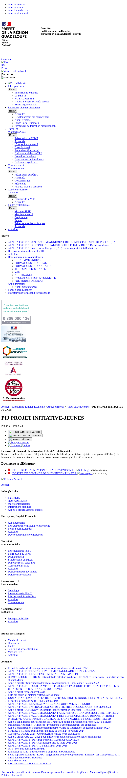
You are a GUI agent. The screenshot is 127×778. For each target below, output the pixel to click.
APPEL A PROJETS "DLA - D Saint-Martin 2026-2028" (38, 745)
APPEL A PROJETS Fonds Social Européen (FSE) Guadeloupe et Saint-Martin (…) (52, 248)
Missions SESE (23, 211)
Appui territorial (23, 120)
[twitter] (25, 445)
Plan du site (17, 775)
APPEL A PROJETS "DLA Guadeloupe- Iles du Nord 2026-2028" (43, 742)
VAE (17, 271)
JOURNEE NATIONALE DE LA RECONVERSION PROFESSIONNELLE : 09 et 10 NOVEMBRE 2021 (66, 697)
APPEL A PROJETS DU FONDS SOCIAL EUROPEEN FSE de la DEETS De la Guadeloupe (58, 245)
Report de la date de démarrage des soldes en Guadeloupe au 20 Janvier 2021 (48, 668)
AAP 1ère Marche (17, 760)
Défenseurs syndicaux (26, 162)
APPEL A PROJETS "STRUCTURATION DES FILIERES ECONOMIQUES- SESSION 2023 (59, 706)
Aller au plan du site (18, 13)
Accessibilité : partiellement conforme (21, 772)
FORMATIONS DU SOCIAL (31, 263)
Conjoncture (21, 217)
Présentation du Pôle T (26, 138)
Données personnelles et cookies (58, 772)
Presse (4, 68)
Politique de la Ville (25, 199)
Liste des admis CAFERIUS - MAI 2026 (29, 763)
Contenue (6, 59)
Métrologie (20, 183)
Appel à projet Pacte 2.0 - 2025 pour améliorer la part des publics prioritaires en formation (54, 736)
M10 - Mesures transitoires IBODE (26, 748)
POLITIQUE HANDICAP (29, 280)
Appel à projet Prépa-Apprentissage (26, 691)
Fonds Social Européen (27, 122)
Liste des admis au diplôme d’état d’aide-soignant (33, 694)
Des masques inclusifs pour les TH (26, 251)
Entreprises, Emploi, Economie (28, 406)
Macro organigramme (26, 104)
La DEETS (20, 95)
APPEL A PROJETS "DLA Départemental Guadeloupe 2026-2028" (44, 739)
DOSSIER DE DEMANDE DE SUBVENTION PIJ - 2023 (44, 473)
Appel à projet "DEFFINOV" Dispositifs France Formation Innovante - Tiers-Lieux (51, 709)
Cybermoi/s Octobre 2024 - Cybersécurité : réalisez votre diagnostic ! (44, 733)
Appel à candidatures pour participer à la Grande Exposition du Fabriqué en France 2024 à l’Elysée (59, 721)
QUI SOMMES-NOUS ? (28, 260)
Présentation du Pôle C (26, 174)
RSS (3, 65)
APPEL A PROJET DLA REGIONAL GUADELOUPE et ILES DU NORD (49, 703)
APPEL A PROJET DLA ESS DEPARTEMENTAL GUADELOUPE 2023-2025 (51, 671)
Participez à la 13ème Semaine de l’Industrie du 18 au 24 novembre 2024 (46, 730)
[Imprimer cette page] (20, 439)
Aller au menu (15, 7)
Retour (12, 89)
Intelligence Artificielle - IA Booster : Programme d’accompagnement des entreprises (52, 724)
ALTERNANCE (24, 274)
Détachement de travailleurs (29, 159)
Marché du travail (24, 214)
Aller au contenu (16, 4)
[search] (16, 74)
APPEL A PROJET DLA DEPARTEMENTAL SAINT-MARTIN (43, 674)
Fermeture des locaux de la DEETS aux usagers (33, 700)
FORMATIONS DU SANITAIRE (33, 266)
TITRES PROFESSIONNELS (31, 269)
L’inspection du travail (26, 144)
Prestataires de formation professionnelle (36, 125)
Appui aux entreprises (26, 286)
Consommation (22, 180)
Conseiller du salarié (25, 156)
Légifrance (82, 772)
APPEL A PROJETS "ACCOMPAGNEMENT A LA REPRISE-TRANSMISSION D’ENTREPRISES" (63, 712)
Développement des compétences (32, 117)
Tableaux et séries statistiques (30, 223)
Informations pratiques (26, 92)
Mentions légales (98, 772)
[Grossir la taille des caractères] (25, 435)
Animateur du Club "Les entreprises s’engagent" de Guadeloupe (41, 751)
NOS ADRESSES (24, 98)
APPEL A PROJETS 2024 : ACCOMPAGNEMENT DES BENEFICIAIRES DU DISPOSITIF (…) (61, 242)
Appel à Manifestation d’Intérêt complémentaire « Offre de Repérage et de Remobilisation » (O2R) (59, 727)
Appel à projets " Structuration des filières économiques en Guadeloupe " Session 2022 (53, 683)
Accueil (5, 406)
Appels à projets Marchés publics (32, 101)
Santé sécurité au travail (27, 150)
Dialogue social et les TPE (28, 153)
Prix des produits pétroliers (28, 186)
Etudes (18, 220)
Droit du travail (22, 147)
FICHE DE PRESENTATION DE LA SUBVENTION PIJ (44, 470)
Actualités (20, 114)
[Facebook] (14, 445)
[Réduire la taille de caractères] (25, 432)
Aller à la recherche (18, 10)
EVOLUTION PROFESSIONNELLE (35, 277)
